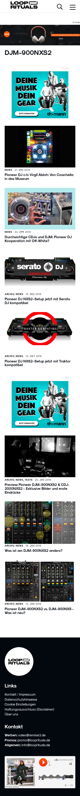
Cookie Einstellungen (20, 704)
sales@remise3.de (32, 735)
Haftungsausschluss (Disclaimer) (29, 709)
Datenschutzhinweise (21, 699)
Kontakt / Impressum (20, 694)
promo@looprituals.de (33, 740)
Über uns (11, 714)
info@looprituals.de (36, 745)
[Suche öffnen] (60, 7)
